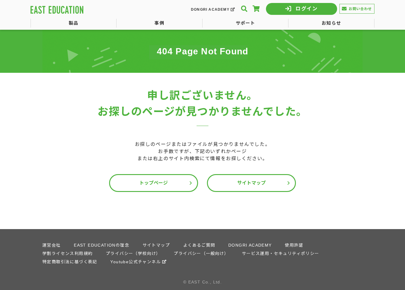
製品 (74, 23)
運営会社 (51, 245)
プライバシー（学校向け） (133, 253)
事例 (159, 23)
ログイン (307, 9)
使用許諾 (294, 245)
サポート (245, 23)
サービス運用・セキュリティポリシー (280, 253)
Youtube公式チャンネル (135, 261)
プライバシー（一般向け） (201, 253)
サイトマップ (264, 183)
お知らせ (331, 23)
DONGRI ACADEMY (210, 9)
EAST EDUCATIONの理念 (101, 245)
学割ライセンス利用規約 (67, 253)
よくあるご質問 (199, 245)
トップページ (166, 183)
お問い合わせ (360, 9)
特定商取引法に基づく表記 (69, 261)
